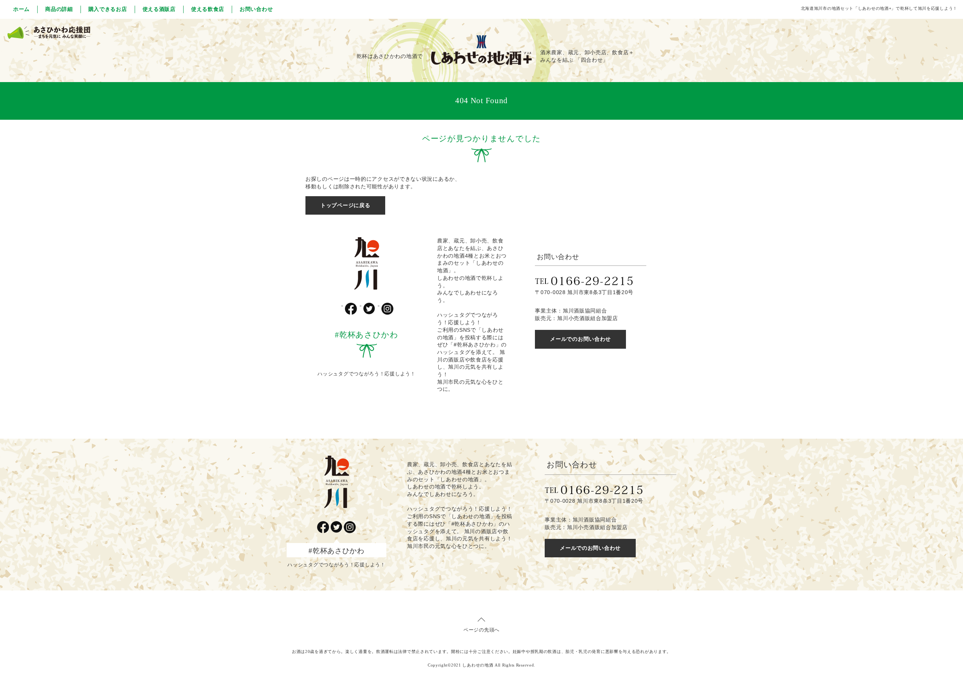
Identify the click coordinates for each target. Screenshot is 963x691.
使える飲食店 (207, 9)
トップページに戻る (345, 205)
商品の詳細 (59, 9)
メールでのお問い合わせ (580, 339)
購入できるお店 (107, 9)
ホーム (21, 9)
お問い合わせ (256, 9)
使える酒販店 (159, 9)
